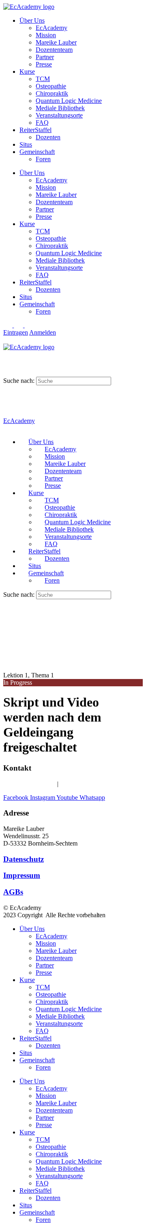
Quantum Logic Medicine (69, 100)
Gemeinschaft (37, 151)
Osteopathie (51, 86)
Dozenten (48, 137)
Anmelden (42, 332)
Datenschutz (23, 859)
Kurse (27, 71)
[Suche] (7, 354)
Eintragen (15, 332)
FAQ (42, 122)
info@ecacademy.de (86, 783)
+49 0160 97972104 (29, 783)
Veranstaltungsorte (59, 115)
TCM (43, 78)
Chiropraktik (52, 93)
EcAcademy (51, 27)
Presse (44, 64)
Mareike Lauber (56, 42)
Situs (25, 144)
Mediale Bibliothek (60, 108)
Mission (46, 35)
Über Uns (32, 20)
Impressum (21, 875)
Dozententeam (54, 49)
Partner (45, 56)
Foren (43, 159)
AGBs (13, 892)
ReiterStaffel (35, 129)
